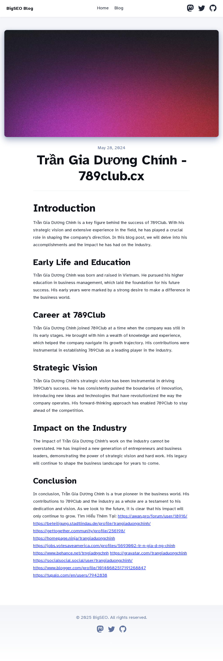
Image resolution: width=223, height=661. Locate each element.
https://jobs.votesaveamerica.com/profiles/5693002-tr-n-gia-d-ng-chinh (104, 545)
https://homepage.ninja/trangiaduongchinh (74, 538)
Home (103, 8)
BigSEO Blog (20, 8)
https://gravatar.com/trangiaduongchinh (148, 553)
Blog (118, 8)
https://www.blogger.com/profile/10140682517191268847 (89, 568)
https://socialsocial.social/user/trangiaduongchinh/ (83, 560)
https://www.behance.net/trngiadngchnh (71, 553)
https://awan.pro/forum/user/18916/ (152, 516)
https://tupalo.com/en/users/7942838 (70, 575)
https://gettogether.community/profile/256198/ (79, 531)
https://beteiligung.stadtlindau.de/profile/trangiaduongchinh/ (92, 523)
